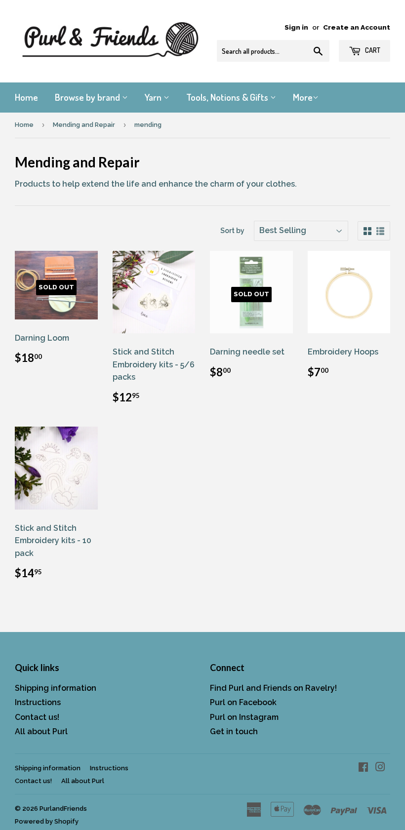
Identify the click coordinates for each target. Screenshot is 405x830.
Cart (372, 50)
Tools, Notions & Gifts (228, 97)
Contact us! (37, 717)
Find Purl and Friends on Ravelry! (273, 688)
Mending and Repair (84, 124)
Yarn (154, 97)
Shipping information (55, 688)
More (303, 97)
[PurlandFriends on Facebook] (363, 768)
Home (26, 97)
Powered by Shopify (47, 821)
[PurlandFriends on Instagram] (380, 768)
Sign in (296, 27)
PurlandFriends (63, 808)
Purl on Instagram (244, 717)
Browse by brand (88, 97)
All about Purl (41, 731)
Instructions (38, 702)
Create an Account (356, 27)
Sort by (232, 231)
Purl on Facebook (243, 702)
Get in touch (234, 731)
